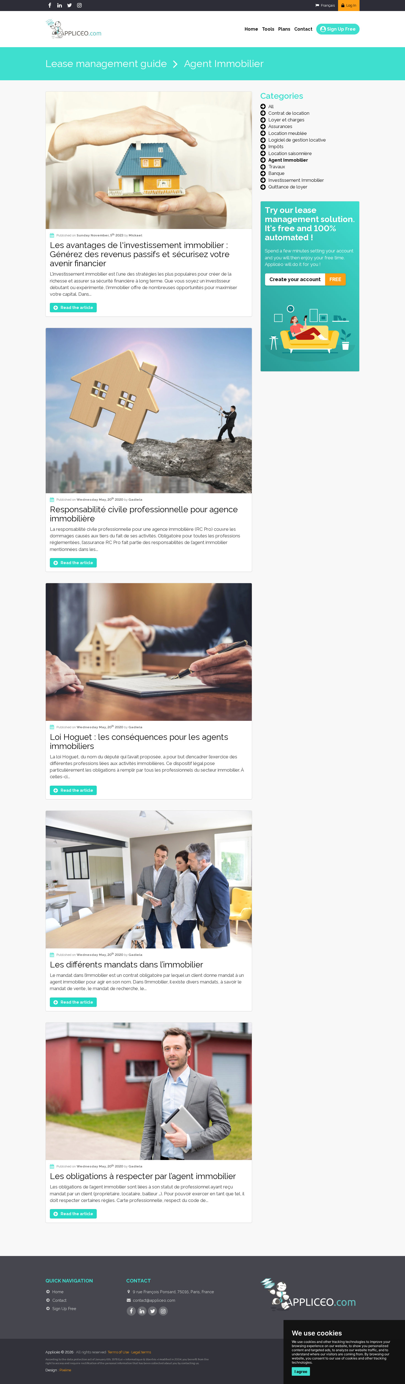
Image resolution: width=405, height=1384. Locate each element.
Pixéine (65, 1370)
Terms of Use (118, 1352)
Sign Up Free (341, 29)
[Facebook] (50, 5)
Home (251, 29)
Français (327, 5)
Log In (350, 5)
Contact (303, 29)
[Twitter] (70, 5)
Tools (268, 29)
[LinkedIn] (60, 5)
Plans (284, 29)
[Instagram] (80, 5)
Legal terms (141, 1352)
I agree (301, 1371)
